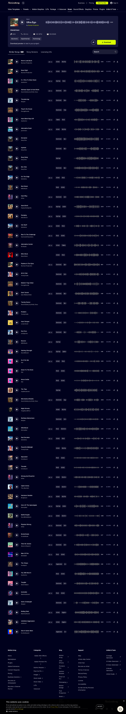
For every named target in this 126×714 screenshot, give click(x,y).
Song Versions (32, 52)
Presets (26, 9)
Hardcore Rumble (26, 495)
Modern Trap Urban (27, 283)
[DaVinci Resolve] (68, 672)
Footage (53, 9)
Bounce (23, 341)
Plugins (102, 9)
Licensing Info (46, 52)
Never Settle (25, 379)
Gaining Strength (26, 350)
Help (79, 656)
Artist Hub (81, 663)
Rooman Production (33, 25)
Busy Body (24, 157)
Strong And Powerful (27, 476)
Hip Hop (64, 61)
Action (58, 61)
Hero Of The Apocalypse (29, 505)
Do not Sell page (19, 709)
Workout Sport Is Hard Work (30, 89)
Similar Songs (16, 52)
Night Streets (25, 408)
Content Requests (14, 670)
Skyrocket (24, 457)
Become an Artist (83, 666)
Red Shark (24, 186)
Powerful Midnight (27, 447)
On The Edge (25, 176)
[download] (117, 62)
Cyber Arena (25, 486)
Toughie (23, 582)
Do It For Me (25, 360)
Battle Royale (25, 515)
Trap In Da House (26, 109)
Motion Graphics (38, 9)
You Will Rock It (26, 573)
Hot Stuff (24, 225)
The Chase (24, 563)
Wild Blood (24, 428)
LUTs (47, 9)
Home (10, 656)
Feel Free (24, 331)
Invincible (24, 592)
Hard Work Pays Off (27, 118)
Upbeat (64, 351)
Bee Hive (24, 167)
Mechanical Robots (27, 399)
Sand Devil (24, 205)
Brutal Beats (25, 534)
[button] (43, 711)
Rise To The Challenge (28, 234)
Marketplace (12, 659)
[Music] (63, 696)
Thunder (23, 466)
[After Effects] (68, 662)
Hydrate (23, 147)
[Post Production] (68, 692)
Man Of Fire (25, 553)
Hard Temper (25, 321)
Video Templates (14, 9)
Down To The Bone (27, 370)
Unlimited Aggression (28, 621)
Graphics (88, 9)
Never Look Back (26, 60)
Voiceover (62, 9)
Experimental (25, 39)
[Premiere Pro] (68, 667)
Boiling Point (25, 611)
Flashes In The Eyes (27, 263)
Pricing (10, 673)
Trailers (58, 119)
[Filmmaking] (67, 682)
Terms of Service (83, 670)
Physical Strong (26, 524)
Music (70, 9)
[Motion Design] (68, 687)
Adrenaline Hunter (27, 244)
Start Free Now (102, 3)
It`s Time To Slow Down (28, 80)
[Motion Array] (68, 656)
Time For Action (26, 544)
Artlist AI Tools (111, 9)
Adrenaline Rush (26, 128)
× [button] (124, 701)
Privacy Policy (82, 677)
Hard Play (24, 196)
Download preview (16, 43)
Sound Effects (78, 9)
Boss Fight (24, 70)
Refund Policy (82, 673)
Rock (64, 81)
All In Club (24, 273)
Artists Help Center (84, 659)
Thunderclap (25, 99)
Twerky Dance (25, 302)
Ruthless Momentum (27, 418)
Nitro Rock (24, 254)
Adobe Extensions (13, 666)
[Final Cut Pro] (68, 678)
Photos (95, 9)
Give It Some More (27, 630)
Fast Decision (25, 437)
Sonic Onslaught (26, 601)
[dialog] (63, 706)
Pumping (24, 215)
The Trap (24, 389)
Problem (23, 312)
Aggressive (59, 564)
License (80, 680)
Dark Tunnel (25, 292)
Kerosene (24, 138)
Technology (36, 39)
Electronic (14, 39)
